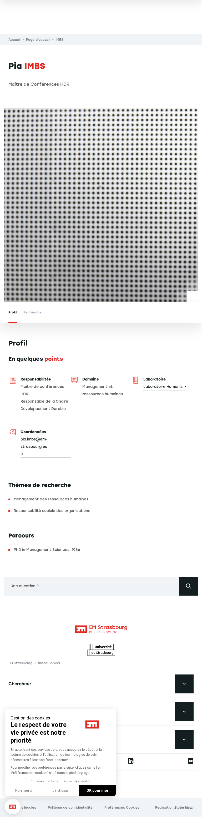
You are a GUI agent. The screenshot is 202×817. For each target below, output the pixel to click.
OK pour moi (97, 790)
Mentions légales (22, 807)
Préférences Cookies (121, 807)
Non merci (23, 790)
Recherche (32, 312)
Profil (12, 312)
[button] (13, 807)
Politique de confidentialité (70, 807)
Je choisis (60, 790)
